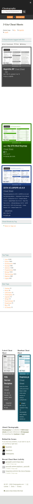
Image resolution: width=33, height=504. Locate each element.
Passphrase (8, 303)
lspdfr (6, 215)
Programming (9, 270)
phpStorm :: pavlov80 (23, 466)
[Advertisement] (12, 3)
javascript (23, 412)
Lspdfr (6, 32)
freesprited (8, 403)
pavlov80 (8, 466)
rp (7, 76)
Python (7, 261)
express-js (22, 419)
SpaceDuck (9, 450)
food (22, 434)
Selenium (7, 268)
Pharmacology (9, 274)
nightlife (11, 76)
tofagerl (23, 403)
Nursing (7, 265)
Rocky (6, 290)
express (22, 416)
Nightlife (21, 30)
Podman (7, 288)
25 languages (25, 432)
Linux (6, 259)
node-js (24, 414)
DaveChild (9, 447)
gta (6, 76)
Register (20, 17)
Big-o (6, 305)
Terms (12, 486)
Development (9, 263)
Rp (15, 30)
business (16, 434)
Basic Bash (20, 462)
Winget (7, 299)
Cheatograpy (8, 294)
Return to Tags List (10, 226)
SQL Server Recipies (24, 471)
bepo (6, 71)
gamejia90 (9, 462)
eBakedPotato (8, 210)
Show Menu (30, 2)
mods (13, 156)
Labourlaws (8, 292)
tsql (7, 407)
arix (6, 151)
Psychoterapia (9, 301)
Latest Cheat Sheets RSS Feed (14, 491)
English (7, 278)
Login (10, 17)
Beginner (7, 276)
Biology (7, 272)
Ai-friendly (8, 307)
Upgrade (7, 297)
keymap (7, 156)
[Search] (24, 11)
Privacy (19, 486)
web (21, 414)
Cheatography (6, 430)
